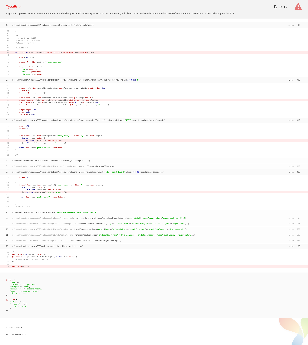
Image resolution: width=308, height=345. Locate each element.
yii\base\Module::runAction (86, 235)
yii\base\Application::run (71, 246)
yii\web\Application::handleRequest (91, 241)
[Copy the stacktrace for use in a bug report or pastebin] (275, 7)
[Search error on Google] (285, 7)
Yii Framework (12, 335)
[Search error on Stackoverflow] (280, 7)
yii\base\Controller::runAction (85, 229)
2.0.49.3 (22, 335)
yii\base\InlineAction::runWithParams (90, 224)
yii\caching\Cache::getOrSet (91, 172)
